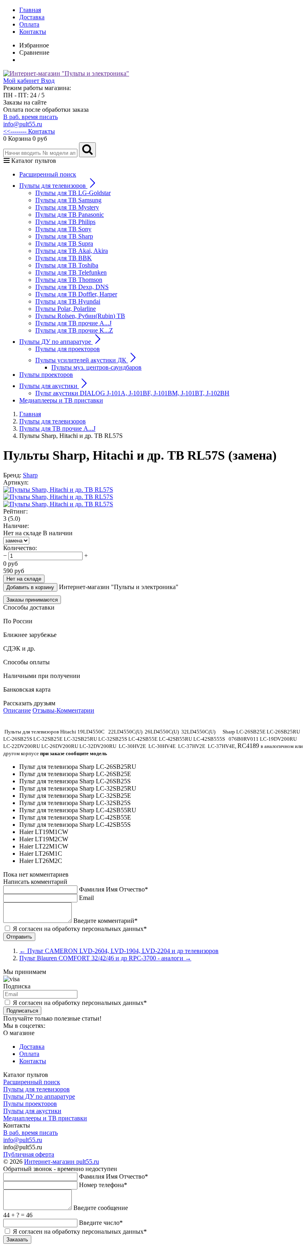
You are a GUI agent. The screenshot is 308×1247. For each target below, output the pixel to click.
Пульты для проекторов (67, 348)
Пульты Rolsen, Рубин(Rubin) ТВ (80, 315)
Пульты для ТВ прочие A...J (73, 323)
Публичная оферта (28, 1154)
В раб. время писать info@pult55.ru (30, 120)
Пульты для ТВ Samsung (68, 200)
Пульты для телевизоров (36, 1089)
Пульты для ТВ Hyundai (67, 301)
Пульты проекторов (46, 374)
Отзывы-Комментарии (63, 710)
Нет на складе (23, 579)
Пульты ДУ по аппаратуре (39, 1096)
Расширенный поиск (47, 174)
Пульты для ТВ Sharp (64, 236)
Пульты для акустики (32, 1110)
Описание (17, 710)
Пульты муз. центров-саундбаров (96, 367)
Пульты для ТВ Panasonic (69, 214)
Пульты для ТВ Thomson (68, 279)
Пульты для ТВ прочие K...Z (74, 330)
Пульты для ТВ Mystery (67, 207)
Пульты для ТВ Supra (64, 243)
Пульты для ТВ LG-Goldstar (73, 192)
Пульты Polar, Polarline (65, 308)
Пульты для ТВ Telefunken (71, 272)
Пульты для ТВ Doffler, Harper (76, 294)
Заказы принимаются (32, 600)
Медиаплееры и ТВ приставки (61, 400)
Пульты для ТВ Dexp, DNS (72, 287)
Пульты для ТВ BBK (63, 258)
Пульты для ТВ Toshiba (66, 265)
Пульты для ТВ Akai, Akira (71, 250)
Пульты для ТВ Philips (65, 221)
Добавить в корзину (30, 587)
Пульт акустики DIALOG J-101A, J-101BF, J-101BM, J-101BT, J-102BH (132, 393)
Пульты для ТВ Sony (63, 229)
